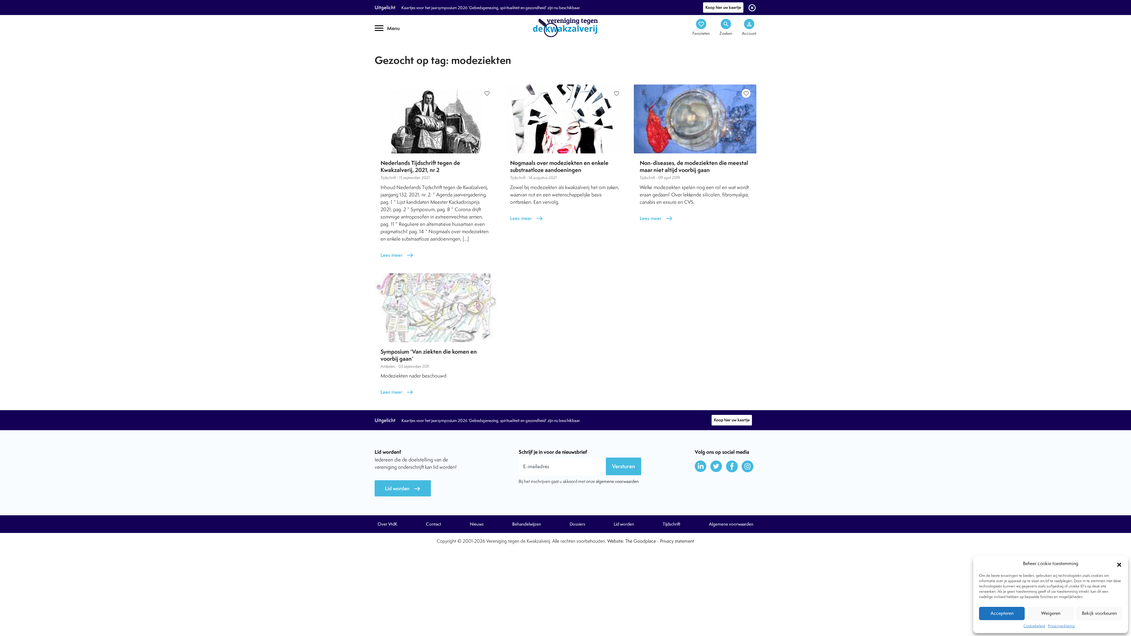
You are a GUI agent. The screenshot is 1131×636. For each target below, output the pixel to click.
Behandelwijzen (526, 524)
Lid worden (403, 488)
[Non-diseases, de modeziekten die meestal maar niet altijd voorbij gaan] (695, 119)
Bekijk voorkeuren (1099, 613)
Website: (615, 541)
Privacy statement (677, 541)
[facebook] (732, 466)
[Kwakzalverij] (565, 27)
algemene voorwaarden (617, 481)
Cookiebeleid (1034, 625)
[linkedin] (701, 466)
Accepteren (1002, 613)
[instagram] (747, 466)
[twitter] (716, 466)
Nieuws (477, 524)
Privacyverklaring (1061, 625)
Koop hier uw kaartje (723, 7)
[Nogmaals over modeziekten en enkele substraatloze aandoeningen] (565, 119)
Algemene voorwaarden (731, 524)
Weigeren (1050, 613)
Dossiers (577, 524)
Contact (433, 524)
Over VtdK (387, 524)
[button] (1119, 564)
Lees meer (397, 255)
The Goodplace (640, 541)
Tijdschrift (394, 52)
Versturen (623, 466)
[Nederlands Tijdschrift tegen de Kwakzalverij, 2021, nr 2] (436, 119)
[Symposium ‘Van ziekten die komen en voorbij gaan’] (436, 307)
